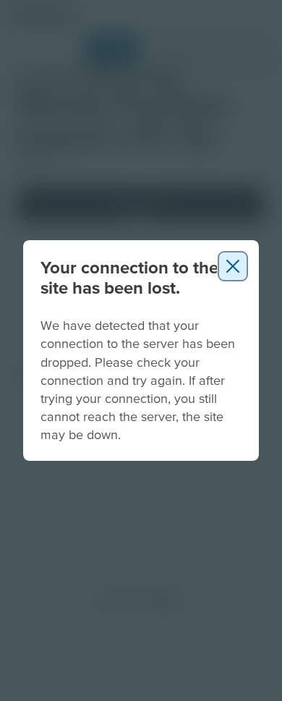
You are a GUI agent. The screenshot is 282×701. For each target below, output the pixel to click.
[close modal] (232, 266)
